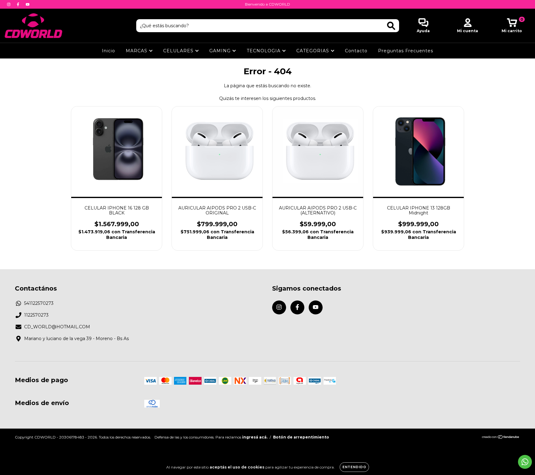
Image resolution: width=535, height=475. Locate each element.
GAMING (220, 51)
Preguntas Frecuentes (405, 51)
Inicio (108, 51)
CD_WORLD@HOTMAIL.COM (57, 327)
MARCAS (137, 51)
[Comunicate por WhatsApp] (525, 462)
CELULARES (179, 51)
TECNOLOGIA (264, 51)
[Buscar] (391, 26)
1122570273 (36, 315)
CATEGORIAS (313, 51)
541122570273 (39, 303)
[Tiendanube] (500, 437)
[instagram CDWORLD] (9, 4)
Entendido (354, 467)
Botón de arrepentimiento (301, 437)
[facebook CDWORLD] (18, 4)
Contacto (356, 51)
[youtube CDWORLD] (28, 4)
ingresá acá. (255, 437)
